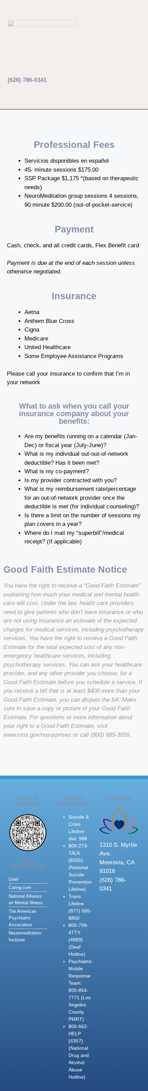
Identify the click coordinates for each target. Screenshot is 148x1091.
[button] (77, 26)
